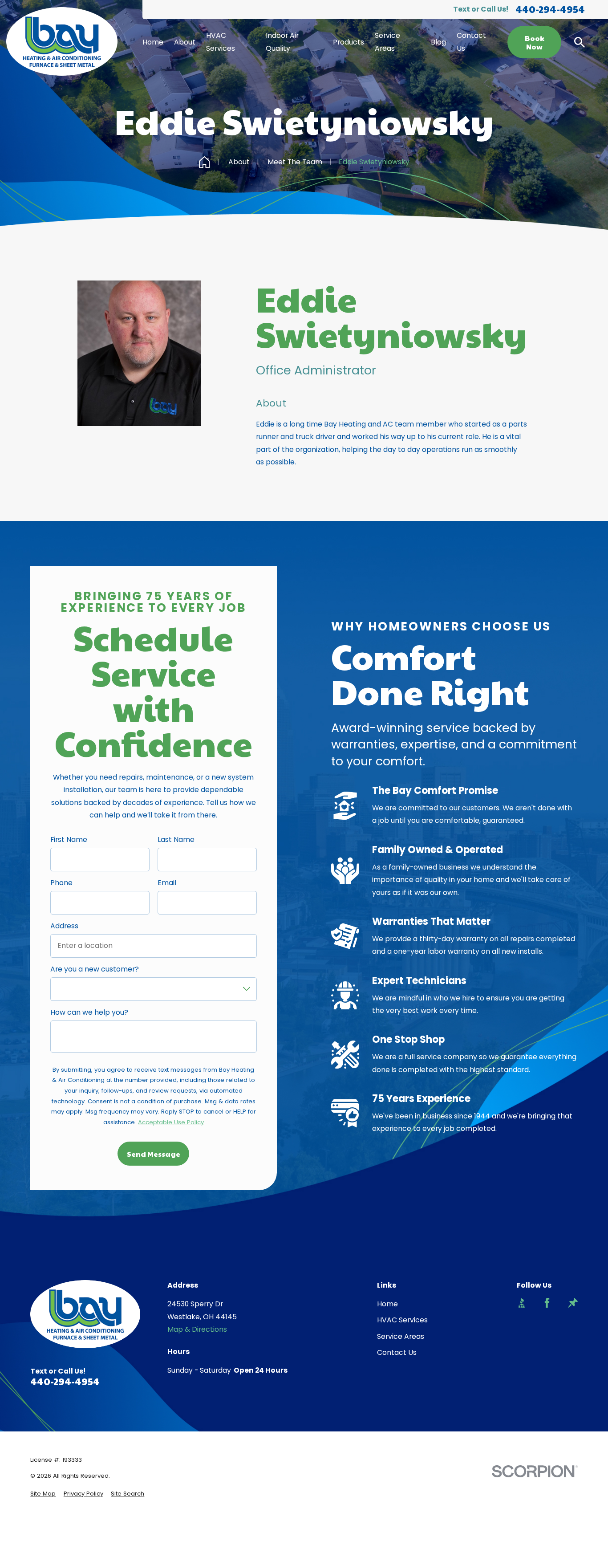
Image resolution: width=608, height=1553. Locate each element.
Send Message (153, 1154)
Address (64, 926)
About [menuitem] (184, 42)
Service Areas (400, 1336)
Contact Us (397, 1352)
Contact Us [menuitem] (471, 41)
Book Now (534, 42)
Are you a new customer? (94, 969)
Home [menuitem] (152, 42)
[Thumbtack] (573, 1303)
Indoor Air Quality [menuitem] (282, 41)
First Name (68, 840)
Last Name (176, 840)
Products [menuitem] (348, 42)
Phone (61, 883)
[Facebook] (547, 1303)
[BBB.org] (522, 1303)
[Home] (62, 41)
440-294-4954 (550, 9)
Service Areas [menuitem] (387, 41)
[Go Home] (204, 162)
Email (167, 883)
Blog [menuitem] (438, 42)
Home (387, 1304)
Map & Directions (197, 1329)
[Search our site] (579, 42)
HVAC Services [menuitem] (220, 41)
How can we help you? (89, 1012)
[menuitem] (43, 1493)
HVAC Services (402, 1320)
